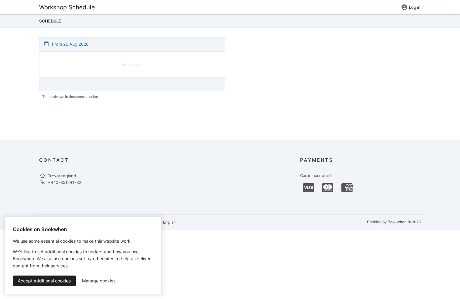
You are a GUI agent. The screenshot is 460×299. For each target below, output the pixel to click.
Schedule (50, 20)
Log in (415, 7)
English (169, 222)
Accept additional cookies (44, 280)
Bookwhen (397, 222)
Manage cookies (98, 280)
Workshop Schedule (67, 7)
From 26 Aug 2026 (70, 44)
